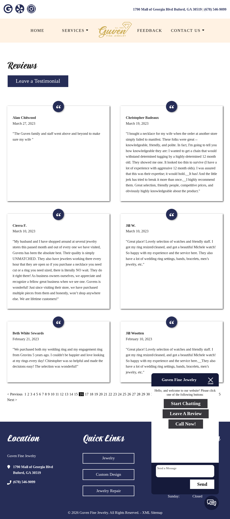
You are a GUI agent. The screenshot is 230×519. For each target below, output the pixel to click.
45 (219, 394)
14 (71, 394)
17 (86, 394)
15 (76, 394)
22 (110, 394)
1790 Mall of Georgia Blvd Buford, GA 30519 (167, 9)
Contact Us (186, 30)
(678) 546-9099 (215, 9)
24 (120, 394)
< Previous (15, 394)
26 (129, 394)
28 (138, 394)
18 (91, 394)
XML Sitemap (152, 513)
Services (74, 30)
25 (124, 394)
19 (96, 394)
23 (115, 394)
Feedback (149, 30)
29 (143, 394)
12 (62, 394)
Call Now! (185, 424)
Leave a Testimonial (38, 81)
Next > (12, 400)
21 (105, 394)
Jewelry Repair (108, 490)
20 (101, 394)
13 (66, 394)
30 (148, 394)
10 (52, 394)
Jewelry (108, 458)
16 (81, 394)
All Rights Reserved (124, 513)
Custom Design (108, 474)
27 (134, 394)
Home (37, 30)
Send (202, 484)
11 (57, 394)
